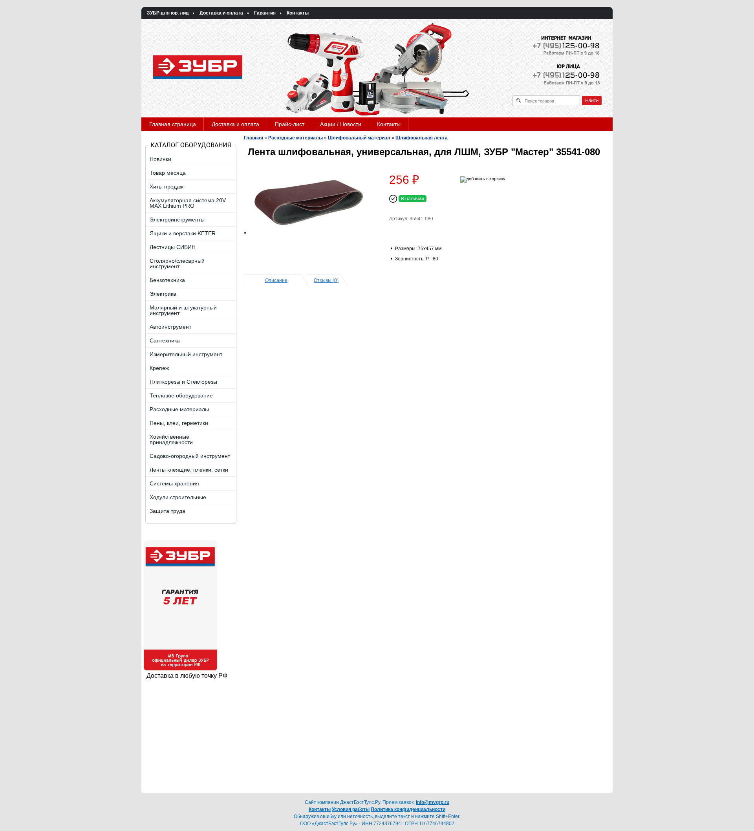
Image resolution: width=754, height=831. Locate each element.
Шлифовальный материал (359, 138)
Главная (253, 138)
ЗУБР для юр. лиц (167, 13)
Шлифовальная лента (421, 138)
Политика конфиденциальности (408, 809)
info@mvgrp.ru (432, 802)
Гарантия (265, 13)
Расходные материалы (295, 138)
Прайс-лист (289, 124)
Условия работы (351, 809)
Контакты (298, 13)
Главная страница (172, 124)
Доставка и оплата (221, 13)
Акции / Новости (340, 124)
